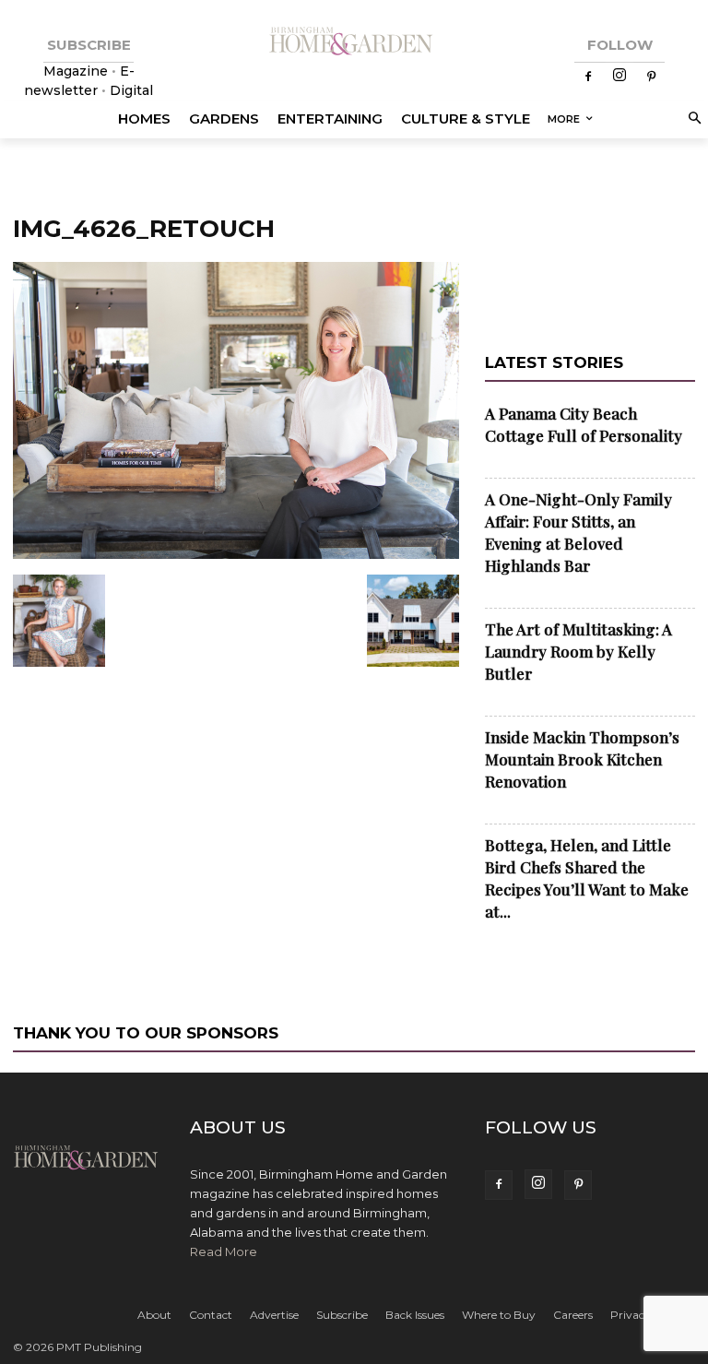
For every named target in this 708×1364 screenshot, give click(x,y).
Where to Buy (499, 1315)
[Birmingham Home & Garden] (354, 42)
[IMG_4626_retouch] (236, 555)
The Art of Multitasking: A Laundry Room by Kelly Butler (578, 651)
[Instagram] (619, 76)
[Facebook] (588, 77)
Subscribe (342, 1315)
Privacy (630, 1315)
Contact (210, 1315)
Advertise (274, 1315)
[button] (692, 119)
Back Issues (414, 1315)
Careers (573, 1315)
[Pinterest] (651, 77)
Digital (131, 90)
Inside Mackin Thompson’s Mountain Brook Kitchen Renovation (582, 759)
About (154, 1315)
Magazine (77, 71)
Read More (223, 1251)
